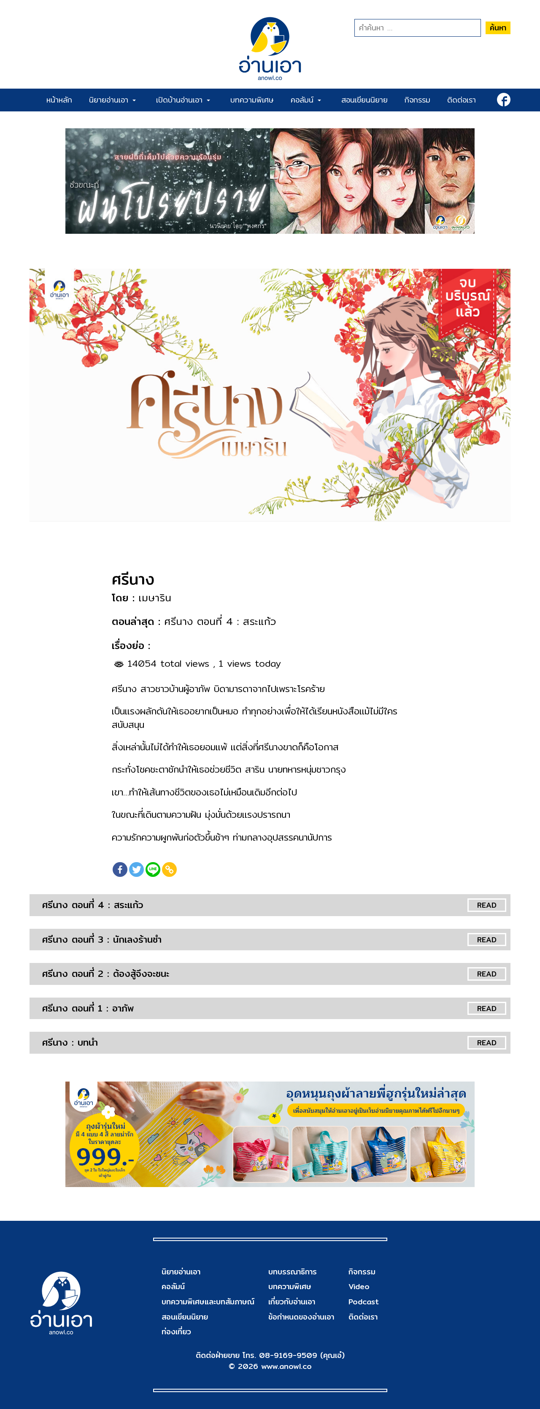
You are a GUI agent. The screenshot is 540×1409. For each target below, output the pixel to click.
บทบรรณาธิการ (292, 1272)
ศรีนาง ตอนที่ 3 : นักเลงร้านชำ (102, 939)
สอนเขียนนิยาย (364, 100)
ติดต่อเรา (461, 100)
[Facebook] (120, 869)
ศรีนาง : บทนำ (70, 1042)
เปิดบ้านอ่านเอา (181, 100)
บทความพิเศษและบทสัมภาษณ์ (208, 1301)
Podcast (363, 1301)
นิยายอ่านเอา (110, 100)
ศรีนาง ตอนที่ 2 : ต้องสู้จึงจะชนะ (105, 973)
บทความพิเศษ (252, 100)
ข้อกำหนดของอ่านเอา (301, 1317)
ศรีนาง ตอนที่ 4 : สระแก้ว (92, 905)
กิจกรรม (417, 100)
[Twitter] (136, 869)
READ (487, 905)
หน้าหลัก (59, 100)
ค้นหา (498, 28)
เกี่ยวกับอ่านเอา (291, 1301)
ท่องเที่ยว (176, 1331)
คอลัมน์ (304, 100)
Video (359, 1286)
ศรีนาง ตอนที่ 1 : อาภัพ (88, 1008)
